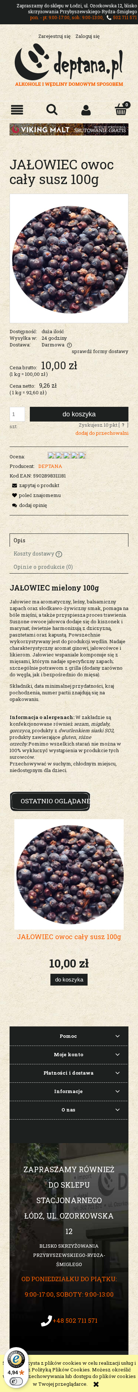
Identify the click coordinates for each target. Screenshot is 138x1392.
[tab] (69, 540)
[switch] (16, 1381)
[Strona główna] (69, 64)
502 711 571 (125, 17)
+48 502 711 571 (75, 1320)
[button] (17, 110)
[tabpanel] (69, 684)
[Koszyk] (120, 109)
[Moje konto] (86, 110)
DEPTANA (50, 466)
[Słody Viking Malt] (69, 129)
